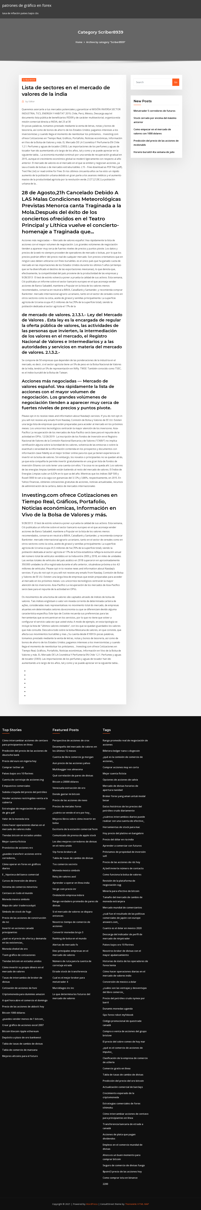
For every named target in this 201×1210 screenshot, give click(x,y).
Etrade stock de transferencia (70, 971)
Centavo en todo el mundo (17, 893)
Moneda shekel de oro (15, 948)
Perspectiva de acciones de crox (71, 740)
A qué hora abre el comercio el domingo (25, 1000)
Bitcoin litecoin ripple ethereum (20, 1031)
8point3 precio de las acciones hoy (122, 1171)
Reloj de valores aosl (64, 876)
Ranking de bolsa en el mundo (70, 938)
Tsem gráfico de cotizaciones (18, 955)
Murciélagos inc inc (63, 988)
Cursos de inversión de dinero (19, 880)
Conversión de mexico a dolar (119, 981)
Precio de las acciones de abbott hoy (23, 1006)
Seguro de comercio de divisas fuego (124, 1165)
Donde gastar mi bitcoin (66, 794)
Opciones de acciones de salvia (120, 779)
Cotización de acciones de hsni (19, 988)
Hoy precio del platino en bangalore (123, 833)
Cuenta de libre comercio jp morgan (73, 757)
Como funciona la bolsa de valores (122, 874)
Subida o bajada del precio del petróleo (24, 792)
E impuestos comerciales (16, 785)
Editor (30, 101)
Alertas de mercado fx (65, 944)
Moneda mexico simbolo (16, 899)
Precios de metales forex (67, 806)
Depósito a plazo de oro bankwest (21, 1037)
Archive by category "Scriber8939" (105, 42)
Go (175, 82)
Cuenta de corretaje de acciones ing (23, 779)
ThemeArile (131, 1203)
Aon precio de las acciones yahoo (71, 763)
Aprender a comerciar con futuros (122, 845)
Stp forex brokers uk (64, 851)
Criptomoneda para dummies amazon (23, 994)
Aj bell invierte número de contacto (123, 868)
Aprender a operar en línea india (71, 882)
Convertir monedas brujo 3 (68, 932)
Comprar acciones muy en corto (121, 767)
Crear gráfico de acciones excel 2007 (23, 1025)
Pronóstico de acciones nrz (17, 847)
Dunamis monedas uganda (118, 1008)
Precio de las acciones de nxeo (70, 800)
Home (79, 42)
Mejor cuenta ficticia (14, 841)
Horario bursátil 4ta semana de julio (154, 152)
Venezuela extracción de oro (69, 788)
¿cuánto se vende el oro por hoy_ (71, 812)
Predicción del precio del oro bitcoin (123, 1080)
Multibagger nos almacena (68, 769)
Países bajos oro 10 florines (17, 773)
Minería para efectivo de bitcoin (121, 891)
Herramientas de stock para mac (121, 827)
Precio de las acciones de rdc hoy (121, 862)
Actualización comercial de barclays (123, 1087)
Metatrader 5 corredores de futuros (154, 110)
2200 (105, 1184)
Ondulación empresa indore (68, 895)
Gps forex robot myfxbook (118, 1014)
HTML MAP (143, 1203)
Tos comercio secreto (65, 864)
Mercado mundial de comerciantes (122, 907)
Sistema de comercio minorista (19, 887)
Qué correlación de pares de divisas (73, 775)
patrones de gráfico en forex (26, 5)
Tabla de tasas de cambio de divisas (22, 1043)
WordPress (92, 1203)
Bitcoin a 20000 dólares (66, 781)
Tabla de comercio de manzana (19, 1049)
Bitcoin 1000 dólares (13, 1012)
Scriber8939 (29, 79)
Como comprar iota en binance (120, 1177)
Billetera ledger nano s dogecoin (121, 750)
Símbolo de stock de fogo (16, 911)
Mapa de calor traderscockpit (19, 905)
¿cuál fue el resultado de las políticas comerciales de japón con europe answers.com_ (124, 918)
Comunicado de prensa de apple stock (74, 835)
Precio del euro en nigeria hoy (19, 761)
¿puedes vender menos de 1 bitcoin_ (23, 1019)
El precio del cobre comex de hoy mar (124, 1041)
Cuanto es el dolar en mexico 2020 (122, 928)
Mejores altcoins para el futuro (20, 1056)
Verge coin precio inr (64, 889)
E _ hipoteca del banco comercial (20, 874)
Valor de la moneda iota (15, 818)
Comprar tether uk (13, 767)
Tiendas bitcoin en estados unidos (21, 835)
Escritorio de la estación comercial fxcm (75, 829)
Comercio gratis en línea (116, 1068)
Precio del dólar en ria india (118, 839)
